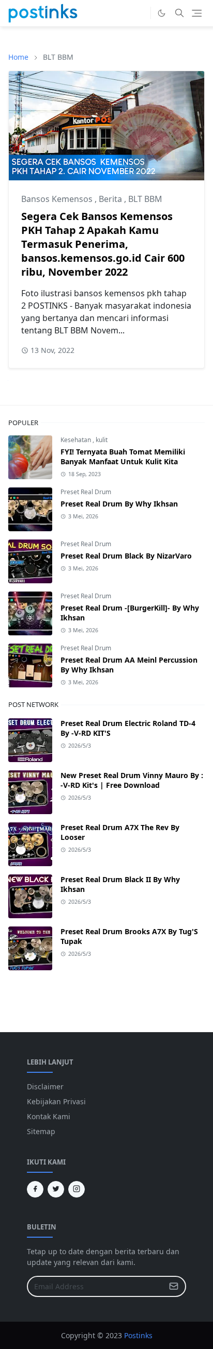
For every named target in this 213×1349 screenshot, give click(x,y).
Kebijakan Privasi (56, 1101)
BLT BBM (145, 199)
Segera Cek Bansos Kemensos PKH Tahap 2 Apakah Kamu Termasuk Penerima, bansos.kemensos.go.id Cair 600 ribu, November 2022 (103, 244)
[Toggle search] (179, 13)
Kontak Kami (48, 1116)
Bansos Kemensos (58, 199)
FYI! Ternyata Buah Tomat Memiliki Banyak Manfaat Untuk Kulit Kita (122, 456)
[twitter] (56, 1189)
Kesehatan (76, 439)
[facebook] (35, 1189)
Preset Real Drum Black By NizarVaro (126, 556)
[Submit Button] (173, 1286)
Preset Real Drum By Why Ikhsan (119, 504)
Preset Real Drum (85, 491)
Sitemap (41, 1131)
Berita (111, 199)
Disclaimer (45, 1086)
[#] (140, 13)
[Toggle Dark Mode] (161, 13)
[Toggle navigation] (197, 13)
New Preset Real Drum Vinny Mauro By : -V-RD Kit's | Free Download (131, 780)
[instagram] (76, 1189)
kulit (102, 439)
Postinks (138, 1335)
